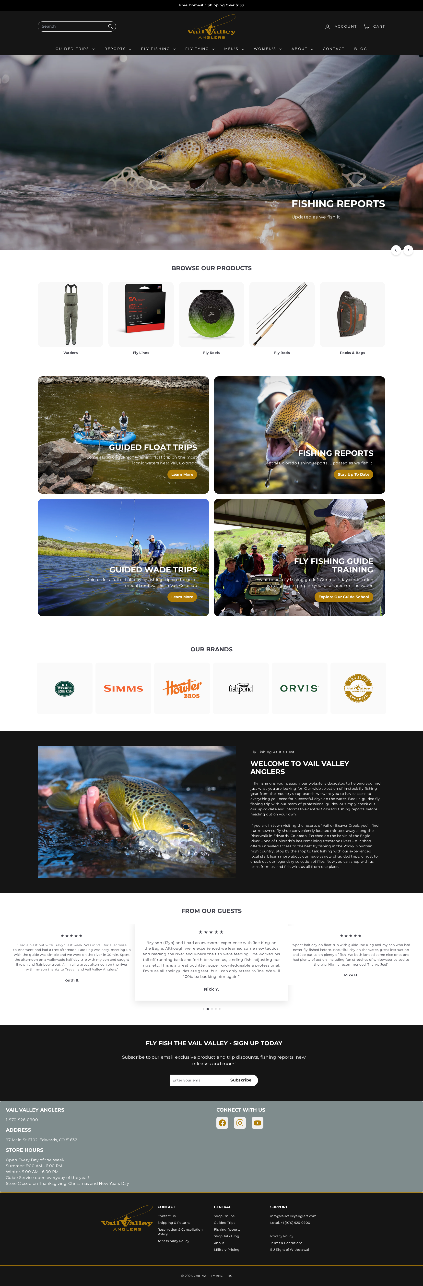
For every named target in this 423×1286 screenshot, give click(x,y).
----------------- (281, 1229)
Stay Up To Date (353, 474)
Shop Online (224, 1216)
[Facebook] (222, 1123)
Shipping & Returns (174, 1223)
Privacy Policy (281, 1236)
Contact (334, 49)
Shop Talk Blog (226, 1236)
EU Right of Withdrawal (289, 1249)
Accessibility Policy (173, 1241)
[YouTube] (257, 1123)
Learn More (310, 229)
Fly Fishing (156, 49)
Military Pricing (227, 1249)
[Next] (408, 250)
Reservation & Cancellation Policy (180, 1231)
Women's (266, 49)
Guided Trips (73, 49)
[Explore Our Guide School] (299, 557)
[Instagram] (240, 1123)
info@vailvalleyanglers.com (293, 1216)
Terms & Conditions (286, 1243)
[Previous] (396, 250)
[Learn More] (123, 435)
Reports (116, 49)
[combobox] (77, 26)
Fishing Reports (227, 1229)
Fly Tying (198, 49)
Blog (360, 49)
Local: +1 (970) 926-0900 (290, 1223)
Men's (232, 49)
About (300, 49)
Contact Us (167, 1216)
